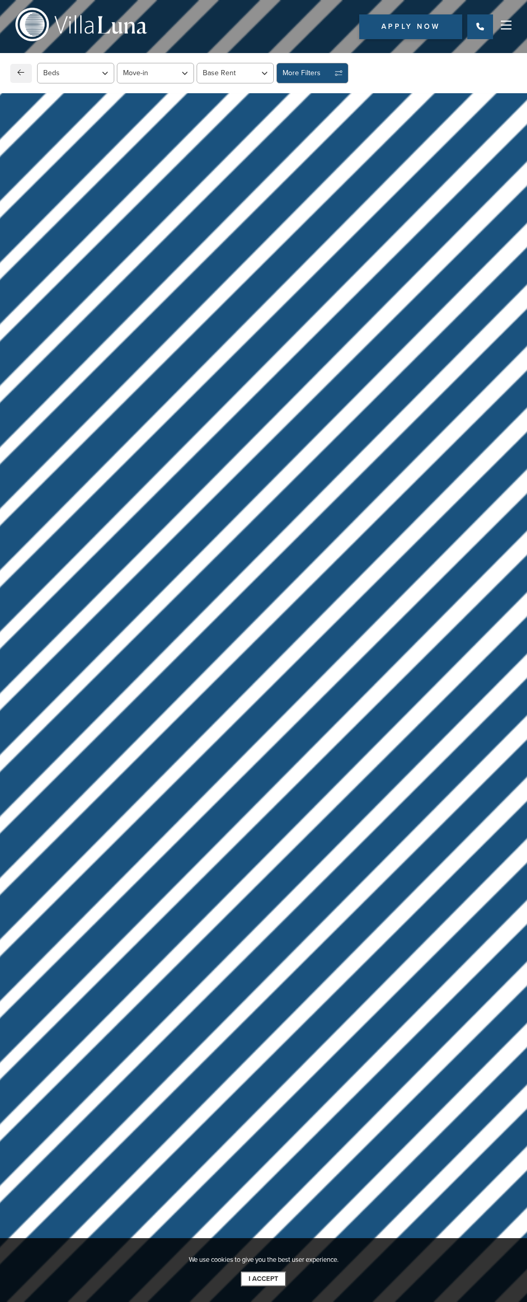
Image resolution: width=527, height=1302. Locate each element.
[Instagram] (50, 863)
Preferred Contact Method (317, 841)
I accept (263, 1279)
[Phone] (480, 26)
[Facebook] (34, 863)
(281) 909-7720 (61, 837)
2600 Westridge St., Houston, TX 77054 (111, 811)
